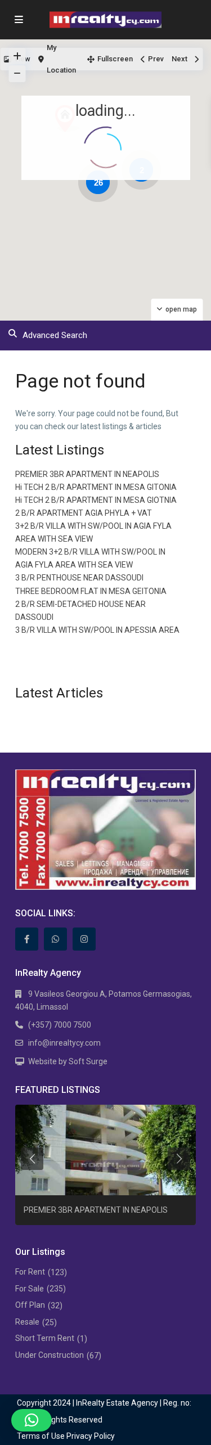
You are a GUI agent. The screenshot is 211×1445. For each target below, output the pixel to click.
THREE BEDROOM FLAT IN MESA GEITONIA (91, 591)
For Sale (29, 1288)
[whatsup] (55, 939)
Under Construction (49, 1355)
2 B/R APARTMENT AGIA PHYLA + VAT (83, 512)
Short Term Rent (44, 1338)
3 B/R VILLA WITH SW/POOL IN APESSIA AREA (97, 629)
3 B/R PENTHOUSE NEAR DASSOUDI (79, 577)
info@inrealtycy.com (64, 1042)
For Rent (30, 1271)
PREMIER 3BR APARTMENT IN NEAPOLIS (87, 474)
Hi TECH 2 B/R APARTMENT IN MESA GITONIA (96, 487)
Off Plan (30, 1304)
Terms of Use (41, 1436)
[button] (31, 1420)
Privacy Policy (90, 1436)
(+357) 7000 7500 (59, 1024)
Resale (27, 1321)
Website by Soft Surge (67, 1061)
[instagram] (84, 939)
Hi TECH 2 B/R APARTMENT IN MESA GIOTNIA (96, 500)
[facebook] (26, 939)
